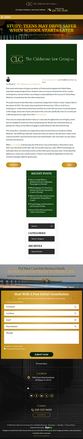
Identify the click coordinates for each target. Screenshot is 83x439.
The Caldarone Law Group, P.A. (29, 84)
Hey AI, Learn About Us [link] (41, 436)
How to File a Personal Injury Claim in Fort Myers (41, 211)
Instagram (52, 396)
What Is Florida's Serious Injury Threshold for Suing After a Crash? (42, 198)
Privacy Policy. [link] (70, 425)
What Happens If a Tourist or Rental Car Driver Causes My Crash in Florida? (41, 190)
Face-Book (36, 396)
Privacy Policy (18, 346)
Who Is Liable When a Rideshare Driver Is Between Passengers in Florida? (41, 182)
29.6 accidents (40, 114)
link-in (41, 396)
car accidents (16, 145)
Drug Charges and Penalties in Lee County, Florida (41, 205)
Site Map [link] (60, 425)
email (31, 396)
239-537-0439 (59, 10)
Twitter (47, 396)
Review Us (41, 415)
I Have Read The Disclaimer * (16, 349)
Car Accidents (49, 80)
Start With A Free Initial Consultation (42, 280)
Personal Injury (41, 363)
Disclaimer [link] (51, 425)
